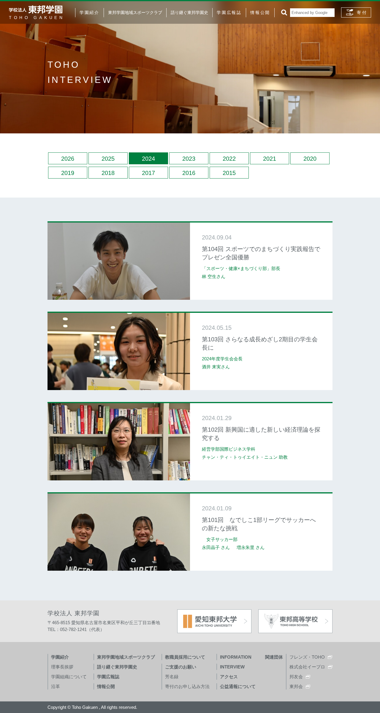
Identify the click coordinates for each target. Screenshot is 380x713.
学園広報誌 (229, 12)
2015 (229, 173)
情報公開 (260, 12)
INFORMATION (235, 657)
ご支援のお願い (180, 666)
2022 (229, 158)
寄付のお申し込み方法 (187, 686)
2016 (188, 173)
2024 (148, 158)
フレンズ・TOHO (307, 657)
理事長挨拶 (62, 666)
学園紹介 (89, 12)
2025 (108, 158)
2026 (67, 158)
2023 (188, 158)
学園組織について (69, 676)
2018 (108, 173)
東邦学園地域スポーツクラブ (135, 12)
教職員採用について (185, 657)
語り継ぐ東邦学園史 (189, 12)
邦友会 (296, 676)
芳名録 (171, 676)
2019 (67, 173)
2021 (269, 158)
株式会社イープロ (307, 666)
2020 (309, 158)
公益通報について (238, 686)
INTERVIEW (232, 666)
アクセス (229, 676)
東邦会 (296, 686)
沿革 (55, 686)
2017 (148, 173)
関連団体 (274, 657)
